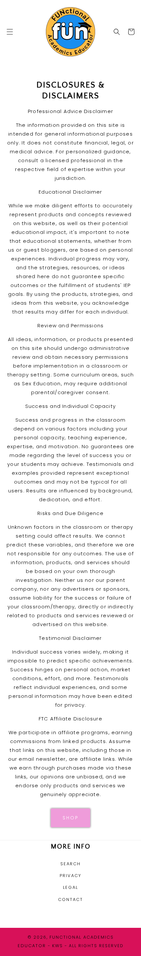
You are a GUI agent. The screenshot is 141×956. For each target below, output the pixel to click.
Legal (70, 887)
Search (70, 864)
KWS (57, 946)
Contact (70, 899)
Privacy (70, 875)
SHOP (71, 817)
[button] (10, 32)
